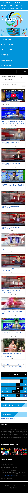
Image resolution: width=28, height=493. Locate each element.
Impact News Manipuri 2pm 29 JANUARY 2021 (10, 164)
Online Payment (19, 5)
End (20, 366)
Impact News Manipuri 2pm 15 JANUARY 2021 (10, 227)
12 (9, 366)
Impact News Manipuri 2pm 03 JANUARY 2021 (10, 291)
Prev (8, 364)
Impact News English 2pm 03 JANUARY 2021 (10, 269)
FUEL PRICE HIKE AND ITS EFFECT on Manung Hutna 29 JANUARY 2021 (12, 122)
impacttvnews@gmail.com (10, 473)
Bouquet (3, 8)
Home (2, 2)
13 (12, 366)
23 (25, 392)
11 (6, 366)
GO (23, 86)
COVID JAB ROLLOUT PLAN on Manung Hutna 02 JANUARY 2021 (11, 333)
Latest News (6, 39)
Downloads (11, 8)
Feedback (3, 5)
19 (10, 392)
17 (3, 392)
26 (10, 395)
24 (3, 395)
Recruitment (19, 8)
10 (3, 366)
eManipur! (19, 488)
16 (25, 388)
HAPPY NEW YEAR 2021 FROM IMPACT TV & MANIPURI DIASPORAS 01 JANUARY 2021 (13, 355)
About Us (8, 2)
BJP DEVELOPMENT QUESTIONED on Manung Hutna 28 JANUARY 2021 (12, 185)
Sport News (5, 55)
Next (16, 366)
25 (7, 395)
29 (21, 395)
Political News (7, 44)
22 (21, 392)
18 (7, 392)
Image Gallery (6, 65)
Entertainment (7, 50)
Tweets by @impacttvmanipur (8, 418)
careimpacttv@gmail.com (9, 475)
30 (25, 395)
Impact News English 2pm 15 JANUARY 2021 (10, 206)
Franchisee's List (17, 2)
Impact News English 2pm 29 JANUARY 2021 (10, 143)
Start (3, 364)
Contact (10, 5)
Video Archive (6, 60)
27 (14, 395)
